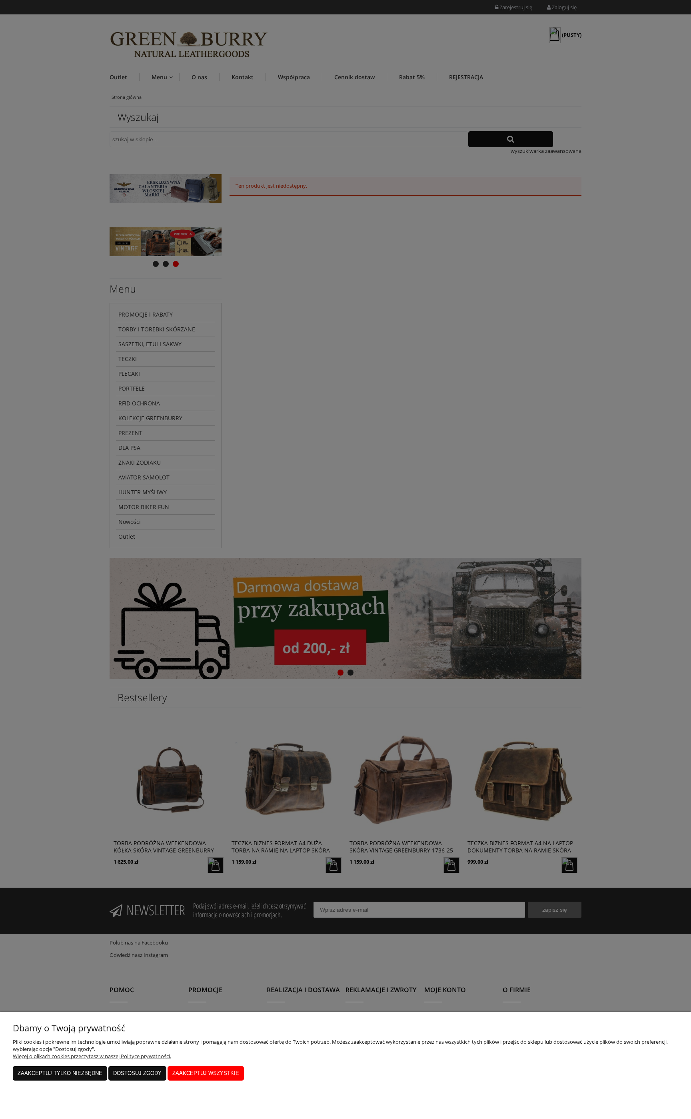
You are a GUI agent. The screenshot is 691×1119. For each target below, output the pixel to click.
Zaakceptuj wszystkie (205, 1073)
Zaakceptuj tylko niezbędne (60, 1073)
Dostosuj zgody (137, 1073)
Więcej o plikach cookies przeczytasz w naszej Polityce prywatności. (92, 1056)
